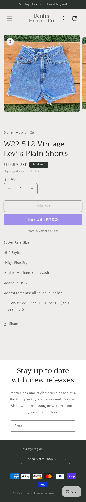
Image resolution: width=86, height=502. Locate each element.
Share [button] (13, 324)
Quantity (10, 179)
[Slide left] (32, 120)
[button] (9, 18)
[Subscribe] (71, 426)
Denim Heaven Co (35, 493)
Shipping (9, 171)
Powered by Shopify (61, 493)
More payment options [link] (43, 231)
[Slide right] (53, 120)
